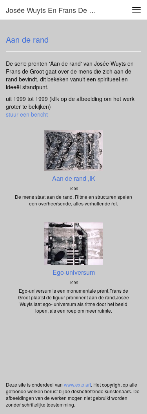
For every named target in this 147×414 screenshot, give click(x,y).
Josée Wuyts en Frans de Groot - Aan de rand (56, 10)
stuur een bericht (27, 114)
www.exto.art (77, 384)
